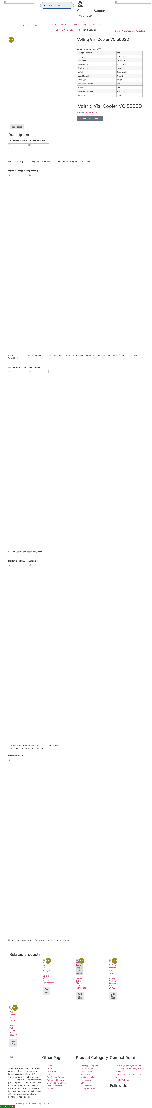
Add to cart (46, 991)
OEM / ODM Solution (65, 30)
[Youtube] (126, 1095)
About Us (65, 24)
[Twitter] (132, 1095)
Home (53, 24)
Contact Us (96, 24)
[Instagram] (119, 1095)
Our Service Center (130, 31)
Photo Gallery (80, 24)
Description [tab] (17, 127)
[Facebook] (113, 1095)
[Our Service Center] (118, 25)
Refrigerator (91, 112)
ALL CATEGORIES (30, 25)
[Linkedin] (139, 1095)
